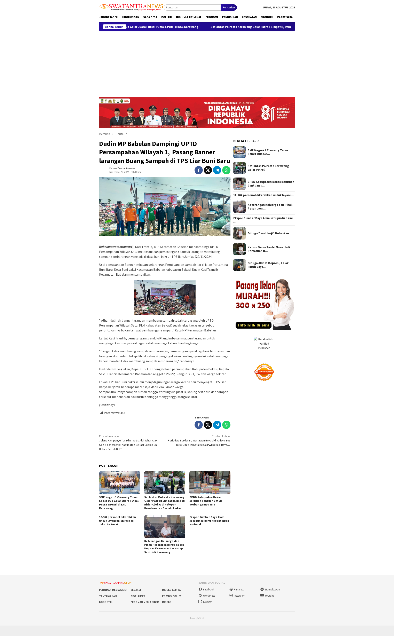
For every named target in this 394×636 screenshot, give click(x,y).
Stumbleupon (272, 589)
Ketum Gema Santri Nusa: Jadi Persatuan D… (269, 249)
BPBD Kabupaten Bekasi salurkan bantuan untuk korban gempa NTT (205, 500)
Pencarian (229, 7)
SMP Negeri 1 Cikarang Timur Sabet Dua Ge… (268, 152)
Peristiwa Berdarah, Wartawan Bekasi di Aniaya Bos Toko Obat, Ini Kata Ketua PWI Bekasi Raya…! (199, 440)
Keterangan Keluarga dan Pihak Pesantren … (270, 206)
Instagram (239, 595)
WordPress (209, 595)
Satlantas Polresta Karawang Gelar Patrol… (268, 168)
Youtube (269, 595)
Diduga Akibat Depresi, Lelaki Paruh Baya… (268, 265)
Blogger (207, 602)
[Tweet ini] (208, 170)
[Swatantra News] (131, 7)
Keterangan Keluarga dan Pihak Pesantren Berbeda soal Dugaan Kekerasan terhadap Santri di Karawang (164, 546)
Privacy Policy (171, 596)
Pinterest (239, 589)
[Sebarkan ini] (199, 170)
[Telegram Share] (217, 170)
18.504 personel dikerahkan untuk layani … (263, 195)
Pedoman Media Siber (113, 590)
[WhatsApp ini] (226, 170)
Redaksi (136, 590)
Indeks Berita (171, 590)
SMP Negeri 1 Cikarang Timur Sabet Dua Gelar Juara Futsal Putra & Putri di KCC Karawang (119, 502)
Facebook (208, 589)
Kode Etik (105, 602)
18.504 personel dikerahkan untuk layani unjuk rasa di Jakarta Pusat (117, 520)
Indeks (166, 602)
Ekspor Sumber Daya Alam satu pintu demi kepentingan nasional (209, 520)
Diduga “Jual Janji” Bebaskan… (270, 233)
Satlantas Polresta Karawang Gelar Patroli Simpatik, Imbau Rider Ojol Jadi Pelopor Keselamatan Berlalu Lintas (259, 27)
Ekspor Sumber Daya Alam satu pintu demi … (263, 220)
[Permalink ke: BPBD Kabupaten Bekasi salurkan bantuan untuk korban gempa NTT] (209, 482)
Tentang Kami (108, 596)
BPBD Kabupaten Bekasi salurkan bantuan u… (271, 183)
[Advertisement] (197, 62)
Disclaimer (138, 596)
